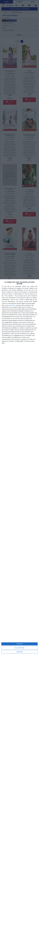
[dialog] (19, 605)
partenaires (12, 305)
